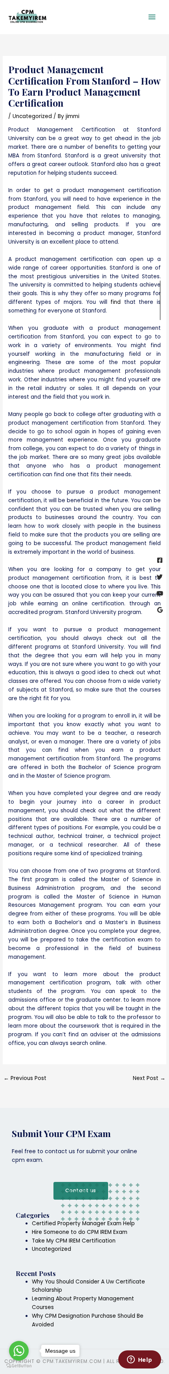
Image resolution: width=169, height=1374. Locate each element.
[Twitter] (160, 577)
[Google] (160, 610)
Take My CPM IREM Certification (74, 1241)
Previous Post (25, 1078)
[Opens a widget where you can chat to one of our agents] (139, 1360)
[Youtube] (160, 593)
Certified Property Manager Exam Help (83, 1223)
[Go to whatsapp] (19, 1351)
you (154, 147)
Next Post (149, 1078)
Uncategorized (32, 116)
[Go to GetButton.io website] (18, 1365)
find (115, 302)
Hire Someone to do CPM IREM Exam (79, 1232)
